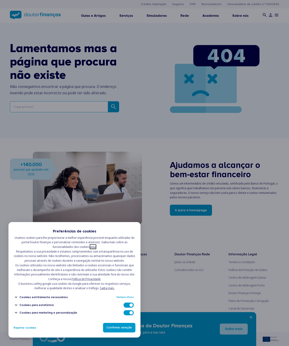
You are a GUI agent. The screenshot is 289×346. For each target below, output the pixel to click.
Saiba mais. (107, 288)
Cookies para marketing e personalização (48, 312)
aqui (93, 247)
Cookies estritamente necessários (43, 297)
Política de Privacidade (86, 279)
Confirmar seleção (119, 327)
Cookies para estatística (36, 305)
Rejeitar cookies (25, 327)
